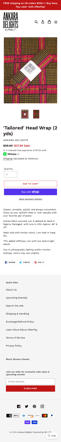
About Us (11, 289)
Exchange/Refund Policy (20, 321)
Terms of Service (15, 337)
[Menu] (56, 21)
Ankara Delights (24, 432)
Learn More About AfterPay (21, 329)
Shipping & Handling (17, 313)
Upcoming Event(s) (16, 297)
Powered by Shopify (42, 432)
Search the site (14, 305)
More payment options (30, 199)
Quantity (8, 169)
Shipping (7, 158)
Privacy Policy (14, 345)
